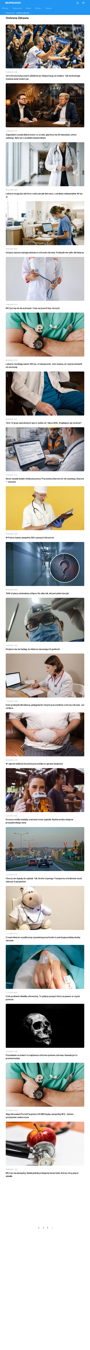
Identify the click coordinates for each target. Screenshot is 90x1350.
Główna (5, 8)
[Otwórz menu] (82, 3)
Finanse (48, 8)
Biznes (38, 8)
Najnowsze (17, 8)
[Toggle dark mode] (77, 2)
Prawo (28, 8)
